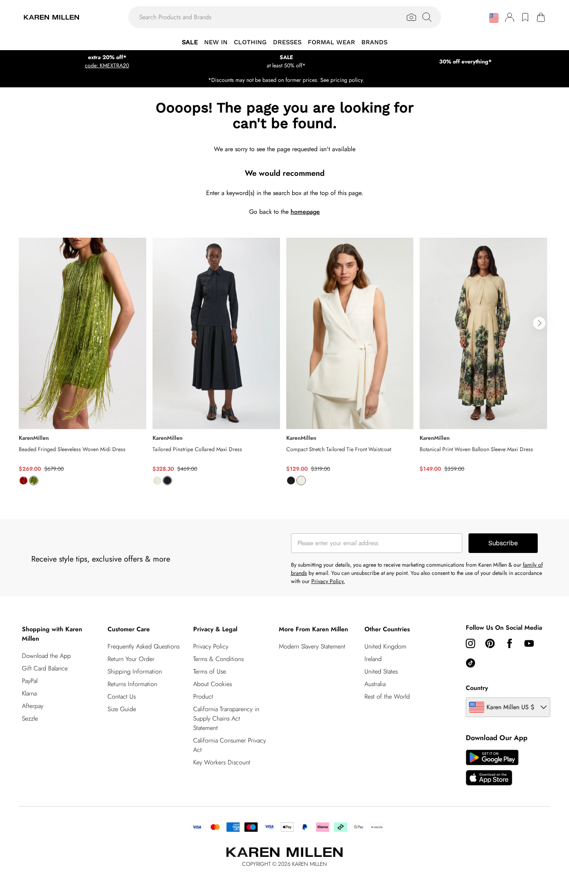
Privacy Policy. (328, 581)
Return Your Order (131, 658)
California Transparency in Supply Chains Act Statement (226, 718)
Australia (375, 683)
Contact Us (122, 696)
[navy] (167, 480)
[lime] (33, 480)
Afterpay (32, 705)
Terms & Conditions (218, 658)
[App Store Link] (492, 768)
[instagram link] (470, 643)
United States (381, 671)
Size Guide (122, 709)
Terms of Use (209, 671)
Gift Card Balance (45, 668)
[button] (494, 18)
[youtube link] (529, 643)
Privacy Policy (210, 646)
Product (203, 696)
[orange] (23, 480)
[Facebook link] (509, 643)
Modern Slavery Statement (312, 646)
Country (477, 687)
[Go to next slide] (539, 323)
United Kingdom (385, 646)
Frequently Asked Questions (143, 646)
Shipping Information (135, 671)
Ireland (373, 658)
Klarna (29, 693)
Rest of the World (387, 696)
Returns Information (132, 683)
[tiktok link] (470, 663)
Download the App (46, 655)
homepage (305, 211)
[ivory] (157, 480)
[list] (284, 366)
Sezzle (30, 718)
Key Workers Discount (221, 762)
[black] (291, 480)
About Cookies (212, 683)
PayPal (30, 680)
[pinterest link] (490, 643)
